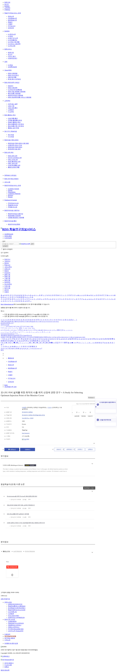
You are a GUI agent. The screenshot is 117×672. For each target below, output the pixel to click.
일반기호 (7, 288)
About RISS (8, 70)
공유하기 (80, 449)
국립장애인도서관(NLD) (16, 623)
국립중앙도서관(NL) (14, 625)
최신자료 (11, 134)
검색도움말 (8, 236)
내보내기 (58, 449)
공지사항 (7, 182)
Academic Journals (13, 189)
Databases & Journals (10, 200)
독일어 (6, 271)
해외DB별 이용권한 (14, 215)
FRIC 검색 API (12, 163)
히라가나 (7, 259)
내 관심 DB (11, 46)
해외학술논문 (12, 20)
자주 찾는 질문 (13, 104)
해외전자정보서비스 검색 (12, 185)
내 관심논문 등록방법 (15, 89)
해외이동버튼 (5, 670)
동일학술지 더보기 (89, 488)
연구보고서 (11, 26)
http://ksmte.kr (26, 433)
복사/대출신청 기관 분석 (16, 126)
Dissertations (11, 192)
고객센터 (7, 8)
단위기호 (7, 286)
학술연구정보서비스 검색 (12, 13)
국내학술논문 (12, 18)
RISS (27, 439)
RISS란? (10, 86)
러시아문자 (8, 284)
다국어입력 (8, 238)
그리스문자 (8, 267)
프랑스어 (7, 269)
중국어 (6, 263)
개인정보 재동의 (9, 638)
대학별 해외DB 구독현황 (16, 217)
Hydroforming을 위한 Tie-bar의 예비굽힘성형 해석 (22, 496)
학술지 (10, 22)
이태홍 (24, 407)
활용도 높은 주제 (13, 128)
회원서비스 (8, 49)
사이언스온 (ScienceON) (15, 631)
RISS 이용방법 (12, 73)
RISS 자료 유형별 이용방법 (16, 91)
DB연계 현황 (12, 77)
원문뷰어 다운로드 (10, 175)
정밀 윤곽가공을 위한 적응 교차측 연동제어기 (21, 505)
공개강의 (11, 28)
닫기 (2, 350)
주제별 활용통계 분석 (15, 120)
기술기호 (7, 278)
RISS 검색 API (12, 156)
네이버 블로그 (9, 663)
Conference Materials (14, 193)
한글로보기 (91, 397)
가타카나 (7, 261)
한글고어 (7, 265)
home (6, 385)
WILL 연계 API (13, 159)
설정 (5, 61)
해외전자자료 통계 (10, 221)
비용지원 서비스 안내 (15, 145)
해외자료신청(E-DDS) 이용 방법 (18, 143)
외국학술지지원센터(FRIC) (16, 608)
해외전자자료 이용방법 (15, 95)
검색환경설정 (12, 67)
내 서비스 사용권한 (14, 44)
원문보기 (13, 449)
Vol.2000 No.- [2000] (27, 418)
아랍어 (6, 292)
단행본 (10, 24)
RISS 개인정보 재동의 (11, 179)
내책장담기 (69, 449)
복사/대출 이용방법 (14, 93)
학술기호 (7, 276)
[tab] (6, 551)
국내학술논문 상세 (10, 386)
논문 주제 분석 (17, 551)
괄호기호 (7, 274)
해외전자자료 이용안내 (11, 210)
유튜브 (6, 667)
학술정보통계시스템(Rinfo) (16, 606)
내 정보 (10, 65)
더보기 (92, 463)
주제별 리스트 (12, 207)
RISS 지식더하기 (13, 75)
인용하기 (27, 449)
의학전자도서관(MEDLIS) (16, 617)
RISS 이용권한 (12, 88)
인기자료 (11, 136)
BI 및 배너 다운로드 (14, 79)
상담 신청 (11, 106)
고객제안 (11, 110)
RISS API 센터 (8, 152)
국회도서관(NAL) (13, 627)
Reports (10, 197)
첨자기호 (7, 280)
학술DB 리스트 (13, 205)
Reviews (10, 195)
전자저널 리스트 (13, 203)
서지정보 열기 (94, 443)
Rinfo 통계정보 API (14, 161)
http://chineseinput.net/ (7, 304)
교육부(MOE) (12, 621)
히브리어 (7, 272)
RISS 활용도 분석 (10, 115)
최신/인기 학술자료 (10, 131)
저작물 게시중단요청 (11, 643)
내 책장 (10, 36)
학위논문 (11, 16)
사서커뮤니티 (12, 612)
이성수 (50, 407)
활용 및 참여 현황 (13, 167)
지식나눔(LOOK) (13, 615)
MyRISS (7, 6)
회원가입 (7, 2)
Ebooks (10, 190)
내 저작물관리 (12, 40)
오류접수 (90, 449)
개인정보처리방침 (10, 636)
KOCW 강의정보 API (15, 157)
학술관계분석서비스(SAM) (16, 610)
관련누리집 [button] (8, 602)
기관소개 (7, 640)
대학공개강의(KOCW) (15, 604)
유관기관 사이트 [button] (9, 619)
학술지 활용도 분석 (14, 122)
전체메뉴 (7, 9)
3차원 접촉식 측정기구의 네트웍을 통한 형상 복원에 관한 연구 (26, 523)
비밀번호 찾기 (12, 58)
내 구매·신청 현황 (13, 42)
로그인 (6, 4)
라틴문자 (7, 282)
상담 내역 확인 (13, 108)
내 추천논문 (12, 34)
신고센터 (11, 111)
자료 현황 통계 (13, 118)
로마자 (6, 290)
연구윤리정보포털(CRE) (16, 629)
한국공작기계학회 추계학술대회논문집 (33, 415)
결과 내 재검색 (7, 249)
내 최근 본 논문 (13, 38)
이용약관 (7, 634)
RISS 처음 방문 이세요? (11, 82)
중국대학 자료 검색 (14, 149)
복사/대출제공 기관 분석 (16, 124)
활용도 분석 (6, 551)
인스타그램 (8, 665)
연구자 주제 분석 (30, 551)
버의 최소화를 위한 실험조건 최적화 (18, 514)
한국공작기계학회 (27, 412)
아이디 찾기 (12, 56)
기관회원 (11, 613)
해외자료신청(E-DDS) (11, 140)
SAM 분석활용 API (14, 165)
